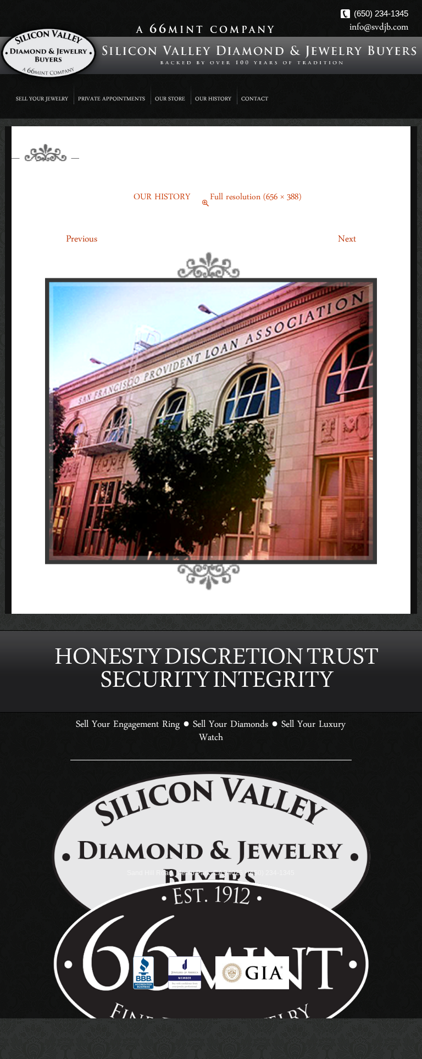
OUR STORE (170, 99)
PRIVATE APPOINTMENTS (111, 99)
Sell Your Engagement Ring (128, 707)
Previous (71, 241)
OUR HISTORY (213, 99)
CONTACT (254, 99)
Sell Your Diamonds (230, 707)
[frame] (211, 423)
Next (357, 241)
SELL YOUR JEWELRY (42, 99)
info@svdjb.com (378, 29)
